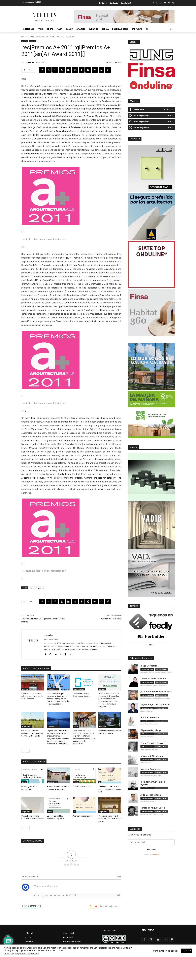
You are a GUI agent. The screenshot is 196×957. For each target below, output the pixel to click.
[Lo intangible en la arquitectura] (32, 775)
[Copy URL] (108, 70)
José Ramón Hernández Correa (156, 691)
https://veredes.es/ (51, 639)
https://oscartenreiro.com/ (149, 750)
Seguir (169, 115)
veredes (30, 62)
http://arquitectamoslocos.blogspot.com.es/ (155, 698)
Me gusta (168, 109)
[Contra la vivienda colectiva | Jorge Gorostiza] (109, 720)
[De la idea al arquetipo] (84, 775)
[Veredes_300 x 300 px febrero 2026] (151, 366)
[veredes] (23, 62)
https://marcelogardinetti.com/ (150, 775)
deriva (76, 726)
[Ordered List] (51, 895)
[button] (171, 29)
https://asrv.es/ (145, 762)
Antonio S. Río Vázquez (152, 756)
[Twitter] (157, 3)
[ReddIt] (75, 70)
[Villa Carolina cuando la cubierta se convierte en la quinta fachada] (32, 682)
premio (41, 588)
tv (100, 782)
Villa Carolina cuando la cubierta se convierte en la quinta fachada (32, 696)
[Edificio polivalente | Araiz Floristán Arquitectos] (58, 775)
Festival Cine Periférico (110, 618)
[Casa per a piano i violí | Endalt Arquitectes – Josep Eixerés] (109, 805)
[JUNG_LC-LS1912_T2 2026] (151, 168)
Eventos (133, 447)
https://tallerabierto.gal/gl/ (149, 724)
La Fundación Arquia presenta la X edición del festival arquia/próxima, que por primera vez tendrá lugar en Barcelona (58, 698)
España (32, 588)
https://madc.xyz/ (146, 711)
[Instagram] (161, 3)
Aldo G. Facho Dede (150, 794)
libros (24, 782)
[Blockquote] (59, 895)
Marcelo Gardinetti (150, 769)
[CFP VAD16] (151, 525)
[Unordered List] (55, 895)
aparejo (25, 689)
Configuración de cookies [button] (165, 951)
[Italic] (39, 895)
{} (70, 895)
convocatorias (53, 689)
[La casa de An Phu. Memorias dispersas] (58, 805)
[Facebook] (153, 3)
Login (118, 876)
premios (32, 41)
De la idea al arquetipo (82, 786)
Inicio (23, 37)
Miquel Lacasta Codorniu (153, 678)
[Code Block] (63, 895)
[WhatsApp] (62, 70)
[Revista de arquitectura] (44, 17)
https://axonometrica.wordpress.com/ (153, 685)
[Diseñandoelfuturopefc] (151, 414)
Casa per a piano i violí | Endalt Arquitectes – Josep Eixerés (109, 818)
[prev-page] (23, 751)
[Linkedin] (165, 3)
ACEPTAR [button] (186, 951)
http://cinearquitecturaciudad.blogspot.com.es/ (156, 672)
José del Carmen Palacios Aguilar (153, 783)
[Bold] (35, 895)
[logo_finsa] (151, 70)
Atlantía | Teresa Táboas (82, 816)
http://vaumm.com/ (146, 737)
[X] (49, 70)
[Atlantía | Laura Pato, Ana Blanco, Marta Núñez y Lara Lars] (109, 775)
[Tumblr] (173, 3)
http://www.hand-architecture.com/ (152, 814)
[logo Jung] (151, 55)
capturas (102, 726)
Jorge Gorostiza (148, 665)
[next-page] (28, 751)
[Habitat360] (151, 312)
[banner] (151, 573)
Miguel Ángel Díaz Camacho (155, 704)
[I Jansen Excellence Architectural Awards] (84, 682)
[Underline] (43, 895)
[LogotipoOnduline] (151, 85)
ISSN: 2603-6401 (110, 930)
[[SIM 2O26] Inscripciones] (151, 477)
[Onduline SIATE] (151, 264)
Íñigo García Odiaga (150, 730)
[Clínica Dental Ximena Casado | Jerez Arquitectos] (32, 805)
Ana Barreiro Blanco (150, 717)
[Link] (67, 895)
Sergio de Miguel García (152, 807)
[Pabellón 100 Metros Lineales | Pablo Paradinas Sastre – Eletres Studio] (32, 720)
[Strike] (47, 895)
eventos (31, 37)
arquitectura (26, 726)
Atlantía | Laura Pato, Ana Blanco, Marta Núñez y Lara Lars (109, 789)
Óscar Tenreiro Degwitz (153, 743)
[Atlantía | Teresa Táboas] (84, 805)
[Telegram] (88, 70)
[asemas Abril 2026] (151, 216)
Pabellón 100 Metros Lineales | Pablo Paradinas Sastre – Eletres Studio (32, 733)
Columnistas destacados (141, 658)
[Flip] (101, 70)
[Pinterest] (169, 3)
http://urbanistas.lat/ (147, 801)
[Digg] (95, 70)
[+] (74, 895)
